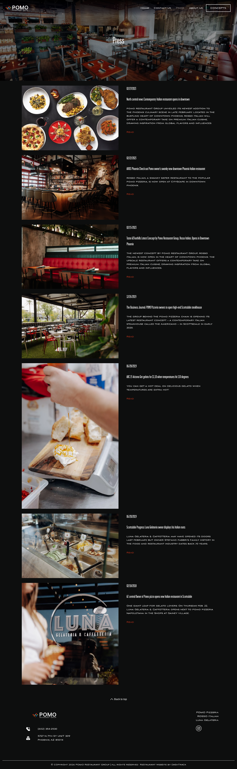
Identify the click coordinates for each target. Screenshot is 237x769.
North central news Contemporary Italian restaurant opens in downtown (158, 99)
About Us (196, 8)
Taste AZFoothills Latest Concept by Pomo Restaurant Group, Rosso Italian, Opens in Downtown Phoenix (168, 241)
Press (180, 8)
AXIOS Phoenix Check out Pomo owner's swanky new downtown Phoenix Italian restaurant (166, 169)
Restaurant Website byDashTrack (163, 765)
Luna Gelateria (207, 720)
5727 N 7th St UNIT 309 (54, 736)
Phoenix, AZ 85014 (50, 740)
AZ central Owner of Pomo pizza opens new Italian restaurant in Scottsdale (159, 596)
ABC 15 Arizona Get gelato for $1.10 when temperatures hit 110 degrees (158, 377)
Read (130, 132)
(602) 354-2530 (47, 729)
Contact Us (162, 8)
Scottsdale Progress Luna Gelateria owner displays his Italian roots (156, 527)
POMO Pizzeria (207, 712)
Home (145, 8)
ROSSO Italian (207, 716)
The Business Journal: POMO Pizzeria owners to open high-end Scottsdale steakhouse (164, 307)
